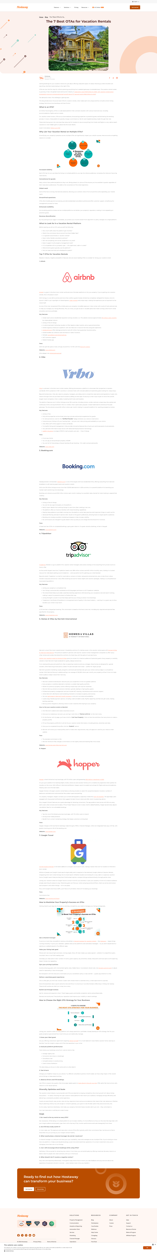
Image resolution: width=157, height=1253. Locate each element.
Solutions (74, 1215)
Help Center (94, 1232)
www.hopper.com (50, 831)
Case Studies (94, 1226)
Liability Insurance (48, 431)
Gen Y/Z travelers (99, 796)
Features (56, 7)
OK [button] (147, 1247)
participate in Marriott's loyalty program (59, 696)
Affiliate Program (131, 1235)
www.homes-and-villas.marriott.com (56, 745)
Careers (111, 1223)
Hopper (41, 779)
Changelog (94, 1235)
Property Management (76, 1220)
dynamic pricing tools (105, 968)
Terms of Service (51, 1241)
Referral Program (131, 1232)
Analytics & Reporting (76, 1226)
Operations (73, 1241)
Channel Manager (75, 1238)
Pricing (76, 7)
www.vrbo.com (49, 446)
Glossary (93, 1238)
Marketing (73, 1235)
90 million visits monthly (109, 318)
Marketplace (94, 1223)
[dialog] (78, 1248)
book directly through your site (87, 1083)
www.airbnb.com (50, 350)
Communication (74, 1223)
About (111, 1220)
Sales (127, 1220)
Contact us (129, 1226)
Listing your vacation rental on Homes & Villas (52, 658)
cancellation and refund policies (57, 335)
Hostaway (103, 941)
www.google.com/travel (52, 898)
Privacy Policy (37, 1241)
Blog (92, 1220)
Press (110, 1226)
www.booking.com (50, 529)
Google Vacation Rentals (46, 866)
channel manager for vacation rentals (85, 941)
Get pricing (40, 1189)
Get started (135, 7)
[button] (41, 1251)
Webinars (94, 1229)
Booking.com (61, 481)
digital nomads (73, 1041)
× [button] (155, 1244)
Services (72, 1232)
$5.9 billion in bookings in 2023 (95, 779)
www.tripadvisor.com (51, 615)
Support (128, 1223)
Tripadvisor (42, 565)
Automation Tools (75, 1229)
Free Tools (94, 1241)
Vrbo (40, 388)
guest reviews (73, 300)
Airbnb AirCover (47, 330)
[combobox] (153, 1244)
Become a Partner (131, 1229)
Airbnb (41, 292)
